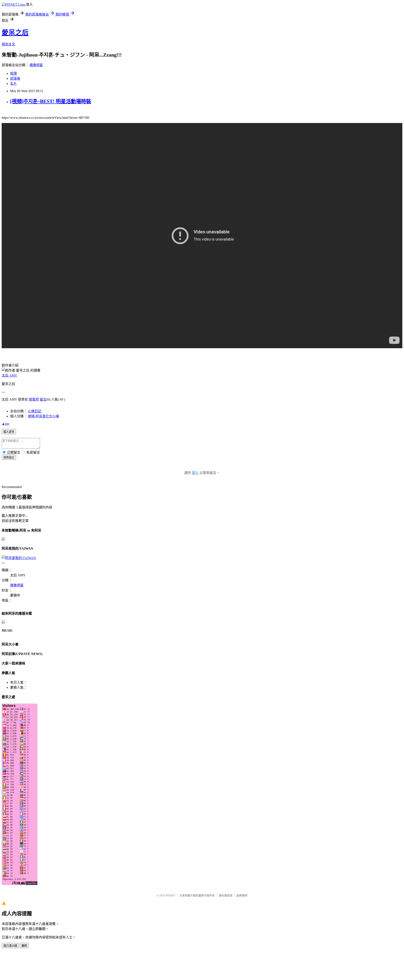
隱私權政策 (226, 895)
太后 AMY (9, 375)
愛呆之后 (15, 32)
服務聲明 (242, 895)
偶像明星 (36, 65)
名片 (13, 83)
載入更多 (8, 431)
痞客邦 (34, 399)
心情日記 (34, 411)
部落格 (15, 78)
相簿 (13, 73)
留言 (43, 399)
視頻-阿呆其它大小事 (43, 416)
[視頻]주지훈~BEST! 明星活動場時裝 (50, 101)
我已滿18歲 (10, 945)
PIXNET (170, 895)
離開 (24, 945)
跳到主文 (8, 44)
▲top (5, 423)
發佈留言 (8, 457)
